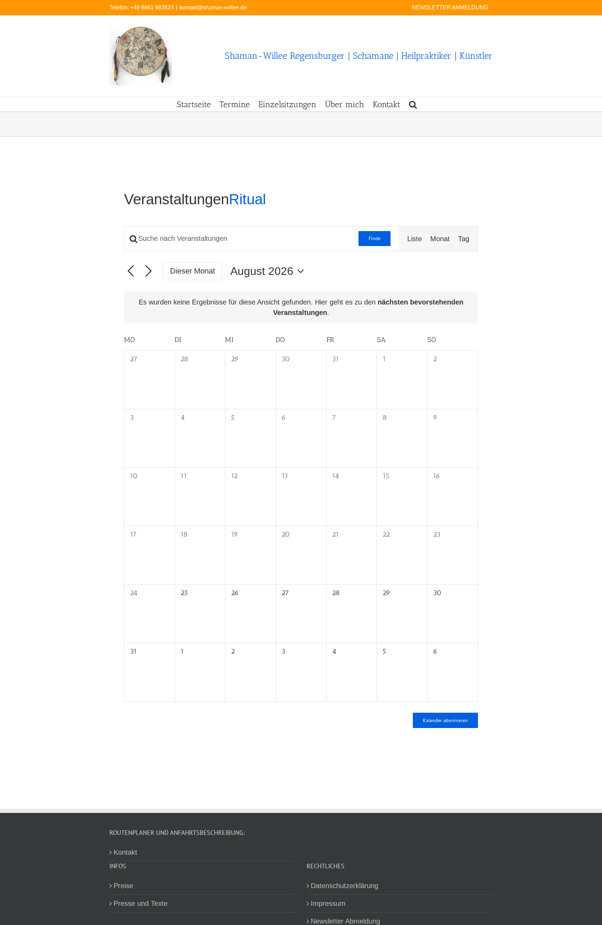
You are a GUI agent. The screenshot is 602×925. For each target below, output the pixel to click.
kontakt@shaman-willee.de (213, 7)
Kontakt (125, 852)
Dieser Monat (192, 271)
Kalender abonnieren (445, 720)
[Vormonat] (130, 271)
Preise (123, 886)
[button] (413, 103)
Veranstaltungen (176, 199)
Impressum (328, 903)
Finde (374, 238)
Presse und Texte (141, 903)
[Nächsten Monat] (148, 271)
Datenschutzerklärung (344, 886)
